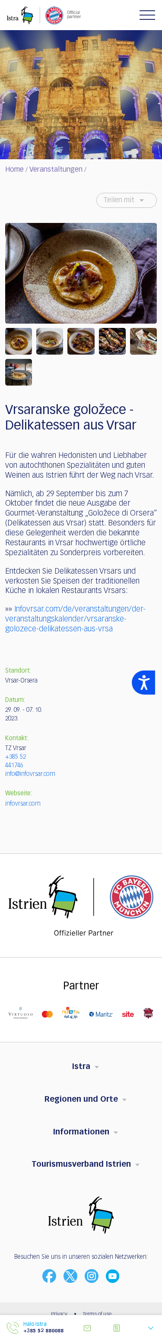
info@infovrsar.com (30, 774)
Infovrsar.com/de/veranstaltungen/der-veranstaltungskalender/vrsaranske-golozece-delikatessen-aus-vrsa (75, 619)
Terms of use (97, 1314)
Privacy (59, 1314)
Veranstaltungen (56, 170)
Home (14, 170)
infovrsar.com (23, 804)
